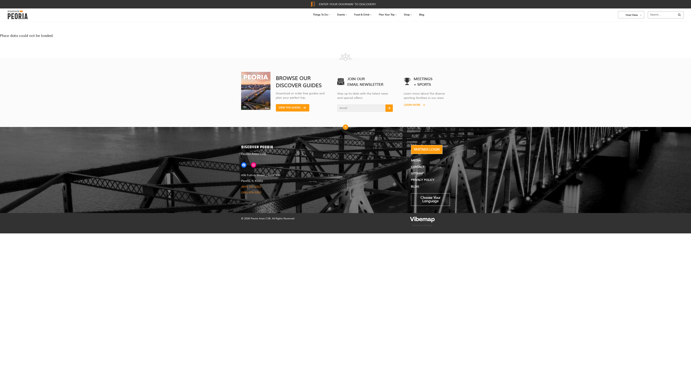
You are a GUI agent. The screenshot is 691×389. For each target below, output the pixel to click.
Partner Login (427, 149)
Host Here (632, 15)
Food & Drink (361, 14)
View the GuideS (290, 107)
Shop (407, 14)
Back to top (345, 128)
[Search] (679, 15)
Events (341, 14)
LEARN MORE (412, 104)
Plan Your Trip (386, 14)
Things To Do (320, 14)
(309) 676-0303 (251, 192)
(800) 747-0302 (251, 187)
